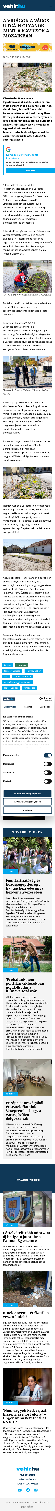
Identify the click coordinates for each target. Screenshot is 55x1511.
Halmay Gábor (34, 670)
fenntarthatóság (12, 670)
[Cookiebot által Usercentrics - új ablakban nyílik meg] (39, 699)
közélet (7, 665)
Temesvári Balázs (22, 676)
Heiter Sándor (11, 687)
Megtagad (27, 810)
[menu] (51, 6)
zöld (6, 676)
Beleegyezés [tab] (10, 707)
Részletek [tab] (27, 707)
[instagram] (36, 1490)
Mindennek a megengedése (27, 793)
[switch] (48, 764)
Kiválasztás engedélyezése (27, 802)
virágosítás (29, 687)
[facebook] (28, 1490)
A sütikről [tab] (45, 707)
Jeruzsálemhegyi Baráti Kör (17, 682)
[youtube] (19, 1490)
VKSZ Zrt (21, 665)
